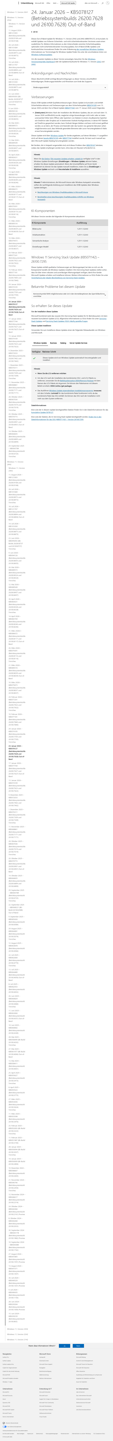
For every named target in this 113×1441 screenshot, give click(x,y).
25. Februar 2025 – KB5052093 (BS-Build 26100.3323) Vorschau (17, 1129)
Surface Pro (6, 1357)
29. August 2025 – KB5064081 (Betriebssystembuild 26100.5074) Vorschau (17, 933)
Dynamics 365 (6, 1402)
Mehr (54, 3)
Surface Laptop (7, 1361)
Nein (78, 1346)
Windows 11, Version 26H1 (17, 12)
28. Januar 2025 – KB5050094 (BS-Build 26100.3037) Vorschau (17, 1151)
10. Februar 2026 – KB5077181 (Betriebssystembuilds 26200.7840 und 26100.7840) (17, 275)
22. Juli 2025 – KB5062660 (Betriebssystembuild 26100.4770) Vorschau (17, 960)
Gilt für (35, 32)
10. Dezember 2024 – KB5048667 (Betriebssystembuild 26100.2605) (17, 1172)
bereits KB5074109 (51, 138)
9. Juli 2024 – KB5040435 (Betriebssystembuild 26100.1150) (17, 1294)
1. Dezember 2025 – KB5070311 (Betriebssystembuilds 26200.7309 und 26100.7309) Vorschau (17, 371)
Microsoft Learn (43, 1395)
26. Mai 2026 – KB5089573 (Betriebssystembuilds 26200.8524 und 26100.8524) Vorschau (17, 129)
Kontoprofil (42, 1357)
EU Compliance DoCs (99, 1433)
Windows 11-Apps (7, 1382)
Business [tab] (53, 343)
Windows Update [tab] (40, 343)
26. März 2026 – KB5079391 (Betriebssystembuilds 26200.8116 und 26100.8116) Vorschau (17, 210)
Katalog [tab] (63, 343)
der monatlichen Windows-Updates (90, 49)
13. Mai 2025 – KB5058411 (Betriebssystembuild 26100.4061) (17, 1065)
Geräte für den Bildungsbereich (84, 1361)
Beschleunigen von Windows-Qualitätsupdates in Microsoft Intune (63, 192)
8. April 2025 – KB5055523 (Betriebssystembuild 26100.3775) (17, 1091)
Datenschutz (39, 1433)
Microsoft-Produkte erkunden (10, 1378)
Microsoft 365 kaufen (68, 3)
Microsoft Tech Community (46, 1402)
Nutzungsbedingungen (52, 1433)
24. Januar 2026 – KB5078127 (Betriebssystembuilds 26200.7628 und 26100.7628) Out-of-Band (17, 308)
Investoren (79, 1406)
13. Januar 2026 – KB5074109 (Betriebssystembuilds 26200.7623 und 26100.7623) (17, 341)
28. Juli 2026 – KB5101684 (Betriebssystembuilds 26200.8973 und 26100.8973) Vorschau (17, 51)
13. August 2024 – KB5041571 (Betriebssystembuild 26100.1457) (17, 1270)
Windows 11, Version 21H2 (17, 1339)
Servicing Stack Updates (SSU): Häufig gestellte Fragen (67, 321)
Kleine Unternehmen (8, 1417)
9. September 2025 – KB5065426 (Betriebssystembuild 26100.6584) (17, 920)
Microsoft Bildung (81, 1357)
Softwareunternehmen (45, 1413)
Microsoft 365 (39, 3)
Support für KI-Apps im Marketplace (48, 1399)
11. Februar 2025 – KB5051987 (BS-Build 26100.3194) (17, 1140)
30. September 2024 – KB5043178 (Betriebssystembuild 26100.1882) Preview (17, 1234)
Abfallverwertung (44, 1375)
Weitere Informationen (45, 1378)
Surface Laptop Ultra (8, 1364)
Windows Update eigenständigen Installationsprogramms (71, 390)
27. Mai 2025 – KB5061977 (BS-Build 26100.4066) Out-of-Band (17, 1053)
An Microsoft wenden (8, 1433)
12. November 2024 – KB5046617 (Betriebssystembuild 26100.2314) (17, 1198)
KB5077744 (69, 108)
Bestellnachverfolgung (45, 1371)
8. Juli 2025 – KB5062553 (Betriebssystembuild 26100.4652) (17, 988)
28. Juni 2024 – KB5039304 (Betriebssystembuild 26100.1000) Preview (17, 1305)
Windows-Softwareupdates (41, 54)
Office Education (80, 1371)
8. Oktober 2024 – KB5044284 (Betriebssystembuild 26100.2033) (17, 1222)
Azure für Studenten (81, 1382)
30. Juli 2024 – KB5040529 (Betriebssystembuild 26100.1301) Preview (17, 1282)
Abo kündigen (20, 1433)
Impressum (30, 1433)
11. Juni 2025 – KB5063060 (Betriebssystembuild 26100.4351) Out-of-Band (17, 1015)
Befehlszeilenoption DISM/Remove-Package (77, 380)
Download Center (44, 1361)
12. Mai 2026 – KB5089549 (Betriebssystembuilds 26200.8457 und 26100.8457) (17, 145)
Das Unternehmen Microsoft (83, 1395)
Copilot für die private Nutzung (11, 1371)
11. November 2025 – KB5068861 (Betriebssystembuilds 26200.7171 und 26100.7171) (17, 387)
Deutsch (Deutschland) (12, 1423)
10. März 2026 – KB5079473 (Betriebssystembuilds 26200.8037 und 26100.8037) (17, 243)
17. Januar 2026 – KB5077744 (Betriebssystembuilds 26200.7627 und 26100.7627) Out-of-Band (17, 325)
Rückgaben (42, 1368)
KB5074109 (91, 105)
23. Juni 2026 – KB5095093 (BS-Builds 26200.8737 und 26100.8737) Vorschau (16, 99)
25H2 (99, 61)
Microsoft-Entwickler (44, 1392)
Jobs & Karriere (80, 1392)
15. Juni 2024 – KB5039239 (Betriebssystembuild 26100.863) (17, 1317)
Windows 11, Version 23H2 (17, 1329)
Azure (4, 1399)
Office (48, 3)
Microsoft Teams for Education (84, 1364)
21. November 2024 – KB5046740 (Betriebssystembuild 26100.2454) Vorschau (17, 1185)
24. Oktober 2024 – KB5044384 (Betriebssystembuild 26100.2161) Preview (17, 1210)
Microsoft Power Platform (46, 1409)
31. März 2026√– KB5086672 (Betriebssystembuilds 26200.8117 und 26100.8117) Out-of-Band (17, 193)
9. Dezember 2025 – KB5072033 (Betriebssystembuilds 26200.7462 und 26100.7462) (17, 355)
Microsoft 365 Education (82, 1368)
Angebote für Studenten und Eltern (85, 1378)
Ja (64, 1346)
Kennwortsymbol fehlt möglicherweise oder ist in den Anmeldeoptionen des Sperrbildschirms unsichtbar (69, 295)
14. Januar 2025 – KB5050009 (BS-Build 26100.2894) (17, 1161)
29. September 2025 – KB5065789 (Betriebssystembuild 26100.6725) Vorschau (17, 451)
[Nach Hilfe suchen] (102, 2)
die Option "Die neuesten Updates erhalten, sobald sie (62, 158)
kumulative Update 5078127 (42, 412)
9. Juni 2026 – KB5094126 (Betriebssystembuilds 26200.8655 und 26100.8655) (17, 113)
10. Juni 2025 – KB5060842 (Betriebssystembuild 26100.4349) (17, 1029)
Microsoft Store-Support (45, 1364)
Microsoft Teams (7, 1413)
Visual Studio (42, 1417)
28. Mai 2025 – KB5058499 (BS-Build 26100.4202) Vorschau (17, 1041)
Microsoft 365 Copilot (8, 1409)
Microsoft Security (7, 1395)
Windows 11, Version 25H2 (15, 18)
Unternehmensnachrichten (83, 1399)
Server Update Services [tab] (78, 343)
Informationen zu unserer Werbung (81, 1433)
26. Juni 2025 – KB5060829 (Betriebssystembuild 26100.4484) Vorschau (17, 1001)
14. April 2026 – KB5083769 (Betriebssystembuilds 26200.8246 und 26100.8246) (17, 177)
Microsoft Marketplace (45, 1406)
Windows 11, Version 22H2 (17, 1334)
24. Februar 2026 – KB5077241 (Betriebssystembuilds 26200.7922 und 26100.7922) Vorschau (17, 259)
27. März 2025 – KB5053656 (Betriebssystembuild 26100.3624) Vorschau (17, 1104)
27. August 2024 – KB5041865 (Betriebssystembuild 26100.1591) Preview (17, 1258)
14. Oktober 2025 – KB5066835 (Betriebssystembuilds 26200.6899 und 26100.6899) (17, 436)
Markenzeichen (65, 1433)
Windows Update (57, 135)
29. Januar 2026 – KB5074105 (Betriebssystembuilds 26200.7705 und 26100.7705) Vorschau (17, 291)
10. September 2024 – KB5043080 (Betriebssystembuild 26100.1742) (17, 1246)
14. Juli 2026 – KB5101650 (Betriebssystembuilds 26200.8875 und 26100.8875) (17, 84)
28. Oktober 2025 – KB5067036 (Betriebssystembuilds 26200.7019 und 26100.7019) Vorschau (17, 403)
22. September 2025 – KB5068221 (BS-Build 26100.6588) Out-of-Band (16, 908)
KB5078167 (90, 145)
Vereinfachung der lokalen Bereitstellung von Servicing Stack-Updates (58, 278)
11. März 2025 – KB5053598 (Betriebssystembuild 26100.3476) (17, 1118)
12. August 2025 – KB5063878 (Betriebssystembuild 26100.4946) (17, 947)
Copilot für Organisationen (10, 1368)
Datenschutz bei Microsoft (83, 1402)
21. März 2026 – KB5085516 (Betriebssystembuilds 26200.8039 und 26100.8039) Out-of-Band (17, 227)
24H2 (33, 64)
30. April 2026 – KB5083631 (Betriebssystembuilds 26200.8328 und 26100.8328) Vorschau (17, 161)
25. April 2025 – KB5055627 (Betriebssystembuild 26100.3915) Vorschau (17, 1078)
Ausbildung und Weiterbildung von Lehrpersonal (89, 1375)
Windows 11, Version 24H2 (15, 463)
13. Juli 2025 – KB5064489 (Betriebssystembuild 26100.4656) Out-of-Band (17, 974)
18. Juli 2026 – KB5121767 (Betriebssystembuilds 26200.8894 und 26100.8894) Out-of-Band (17, 68)
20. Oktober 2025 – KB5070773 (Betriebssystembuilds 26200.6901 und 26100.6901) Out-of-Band (17, 420)
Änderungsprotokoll (41, 87)
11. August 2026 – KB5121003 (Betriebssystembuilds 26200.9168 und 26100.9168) (17, 35)
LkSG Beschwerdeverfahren (83, 1409)
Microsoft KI (6, 1392)
